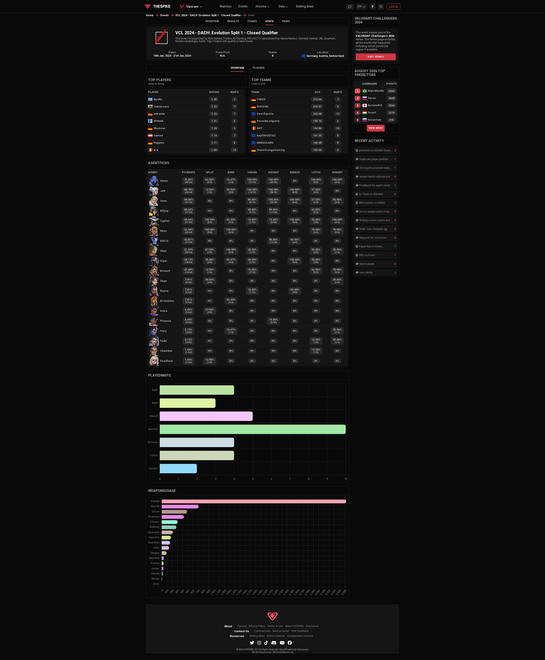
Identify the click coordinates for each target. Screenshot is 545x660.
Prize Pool (222, 52)
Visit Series (376, 56)
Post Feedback (299, 631)
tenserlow (374, 119)
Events (243, 6)
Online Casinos (276, 636)
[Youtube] (282, 643)
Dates (172, 52)
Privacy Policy (257, 626)
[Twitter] (252, 643)
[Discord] (274, 643)
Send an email (280, 631)
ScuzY (372, 112)
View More (376, 127)
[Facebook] (290, 643)
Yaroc (372, 98)
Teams (252, 21)
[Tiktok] (266, 643)
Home (150, 15)
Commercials (262, 631)
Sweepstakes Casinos (300, 636)
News (286, 21)
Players (258, 67)
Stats (269, 21)
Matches (226, 6)
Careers (242, 626)
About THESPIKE (294, 626)
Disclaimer (312, 626)
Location (322, 52)
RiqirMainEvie (376, 90)
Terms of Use (275, 626)
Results (233, 21)
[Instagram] (259, 643)
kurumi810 (375, 105)
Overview (212, 21)
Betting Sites (305, 6)
